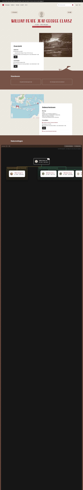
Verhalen (17, 4)
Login (77, 4)
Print (69, 12)
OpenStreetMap (38, 117)
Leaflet (34, 117)
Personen (15, 12)
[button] (17, 107)
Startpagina (7, 4)
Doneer (41, 1)
